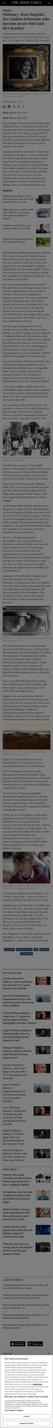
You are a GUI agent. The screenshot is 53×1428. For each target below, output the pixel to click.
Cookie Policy (37, 1384)
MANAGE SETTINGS (26, 1423)
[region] (26, 1391)
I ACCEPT (26, 1416)
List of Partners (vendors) (14, 1410)
